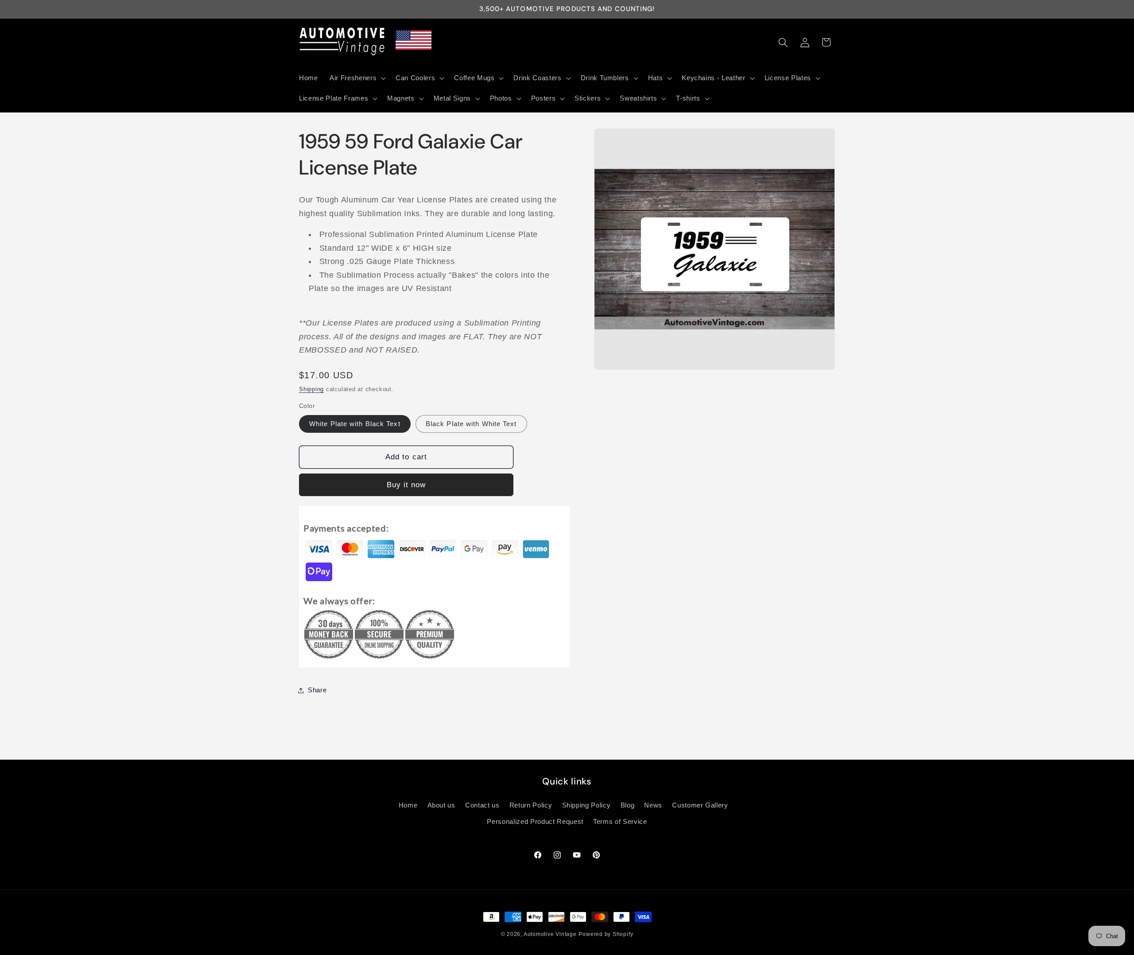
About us (441, 805)
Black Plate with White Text (471, 423)
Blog (628, 805)
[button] (357, 78)
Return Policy (530, 805)
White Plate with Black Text (354, 423)
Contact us (482, 805)
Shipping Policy (586, 805)
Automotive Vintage (550, 934)
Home (408, 805)
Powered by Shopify (606, 934)
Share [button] (317, 690)
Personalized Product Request (535, 822)
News (653, 805)
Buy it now (406, 485)
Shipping (311, 389)
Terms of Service (620, 822)
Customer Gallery (700, 805)
